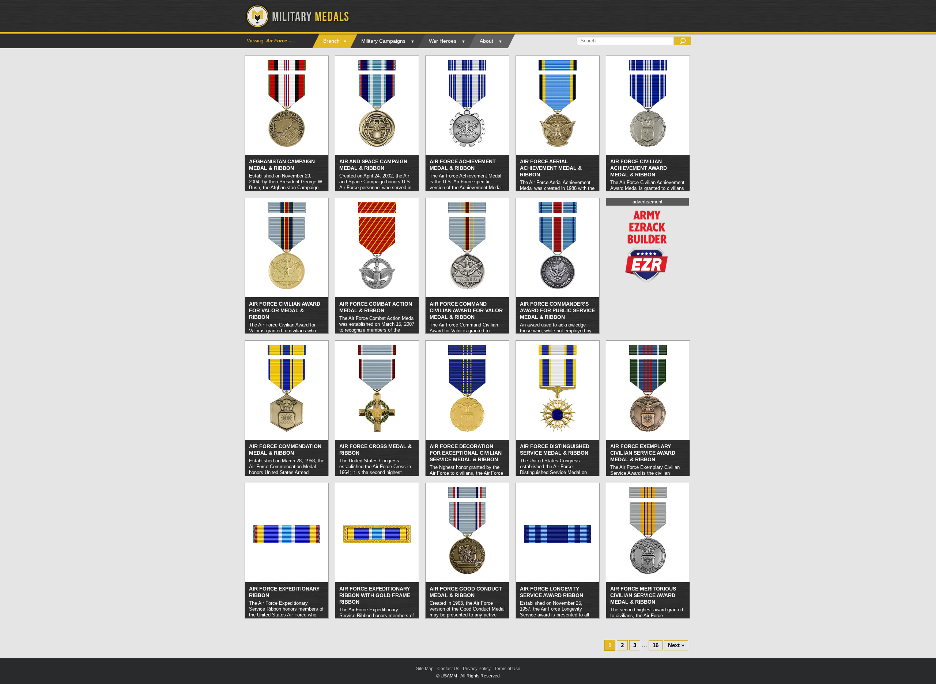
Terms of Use (507, 668)
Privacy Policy (477, 668)
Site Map (425, 668)
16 (655, 645)
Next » (676, 645)
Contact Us (448, 668)
